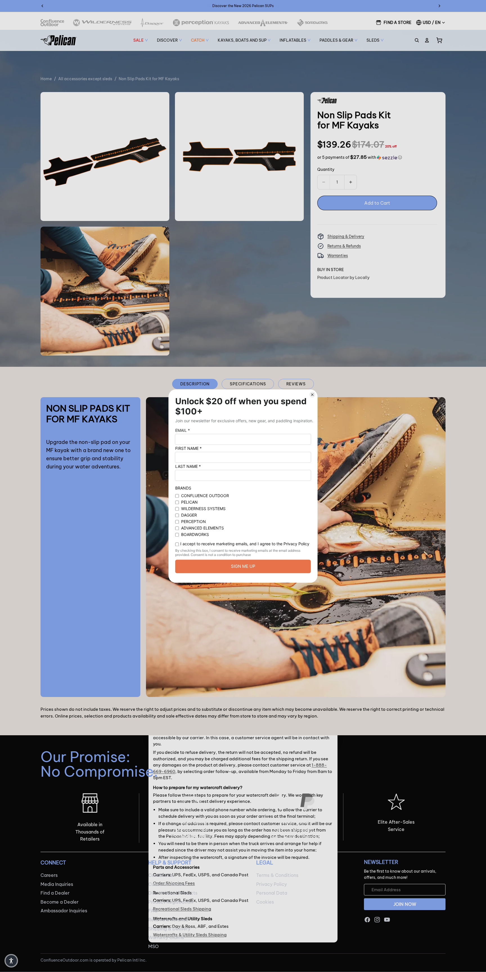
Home (46, 78)
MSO (153, 946)
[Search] (417, 40)
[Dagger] (152, 22)
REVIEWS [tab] (296, 383)
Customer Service (167, 884)
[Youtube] (387, 919)
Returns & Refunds (344, 246)
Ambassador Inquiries (63, 910)
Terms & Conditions (277, 875)
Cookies (265, 901)
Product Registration (170, 901)
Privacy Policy (271, 884)
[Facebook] (367, 919)
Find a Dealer (54, 893)
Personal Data (271, 893)
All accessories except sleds (85, 78)
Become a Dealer (59, 901)
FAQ (153, 910)
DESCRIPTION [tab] (195, 383)
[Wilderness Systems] (102, 22)
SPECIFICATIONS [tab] (248, 383)
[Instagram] (377, 919)
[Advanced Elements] (263, 22)
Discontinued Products (172, 893)
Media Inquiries (56, 884)
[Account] (427, 40)
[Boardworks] (312, 22)
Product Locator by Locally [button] (343, 277)
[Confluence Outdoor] (52, 22)
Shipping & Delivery (345, 236)
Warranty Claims (166, 937)
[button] (359, 157)
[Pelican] (58, 40)
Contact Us (160, 875)
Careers (49, 875)
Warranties (337, 255)
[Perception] (201, 22)
